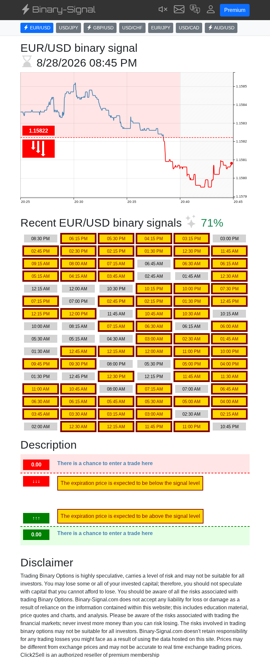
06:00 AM (229, 326)
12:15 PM (40, 313)
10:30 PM (116, 288)
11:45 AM (229, 251)
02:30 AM (191, 338)
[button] (195, 10)
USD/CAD (189, 27)
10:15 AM (229, 313)
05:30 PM (116, 238)
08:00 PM (116, 364)
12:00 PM (78, 313)
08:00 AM (78, 263)
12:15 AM (41, 288)
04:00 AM (229, 401)
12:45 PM (229, 301)
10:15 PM (154, 288)
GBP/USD (103, 27)
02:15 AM (229, 414)
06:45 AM (154, 263)
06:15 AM (229, 263)
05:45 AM (116, 401)
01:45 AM (191, 276)
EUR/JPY (160, 27)
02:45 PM (40, 251)
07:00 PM (78, 301)
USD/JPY (68, 27)
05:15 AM (41, 276)
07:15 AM (116, 263)
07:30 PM (229, 288)
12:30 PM (191, 251)
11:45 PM (154, 426)
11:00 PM (191, 351)
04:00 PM (229, 364)
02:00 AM (41, 426)
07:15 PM (40, 301)
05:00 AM (191, 401)
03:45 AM (116, 276)
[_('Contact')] (179, 10)
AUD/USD (223, 27)
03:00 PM (229, 238)
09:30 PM (78, 364)
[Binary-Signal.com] (57, 10)
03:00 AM (154, 338)
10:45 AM (154, 313)
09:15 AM (41, 263)
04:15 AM (78, 276)
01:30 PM (154, 251)
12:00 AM (78, 288)
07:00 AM (191, 389)
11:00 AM (40, 389)
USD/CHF (132, 27)
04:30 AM (116, 338)
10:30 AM (191, 313)
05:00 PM (191, 364)
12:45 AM (78, 351)
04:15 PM (154, 238)
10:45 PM (229, 426)
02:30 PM (78, 251)
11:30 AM (229, 376)
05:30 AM (41, 338)
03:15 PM (191, 238)
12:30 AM (229, 276)
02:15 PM (116, 251)
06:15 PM (78, 238)
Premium (234, 10)
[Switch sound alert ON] (163, 10)
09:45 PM (40, 364)
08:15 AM (78, 326)
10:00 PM (191, 288)
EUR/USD (39, 27)
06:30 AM (191, 263)
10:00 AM (41, 326)
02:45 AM (154, 276)
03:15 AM (116, 414)
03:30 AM (78, 414)
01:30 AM (41, 351)
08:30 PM (40, 238)
